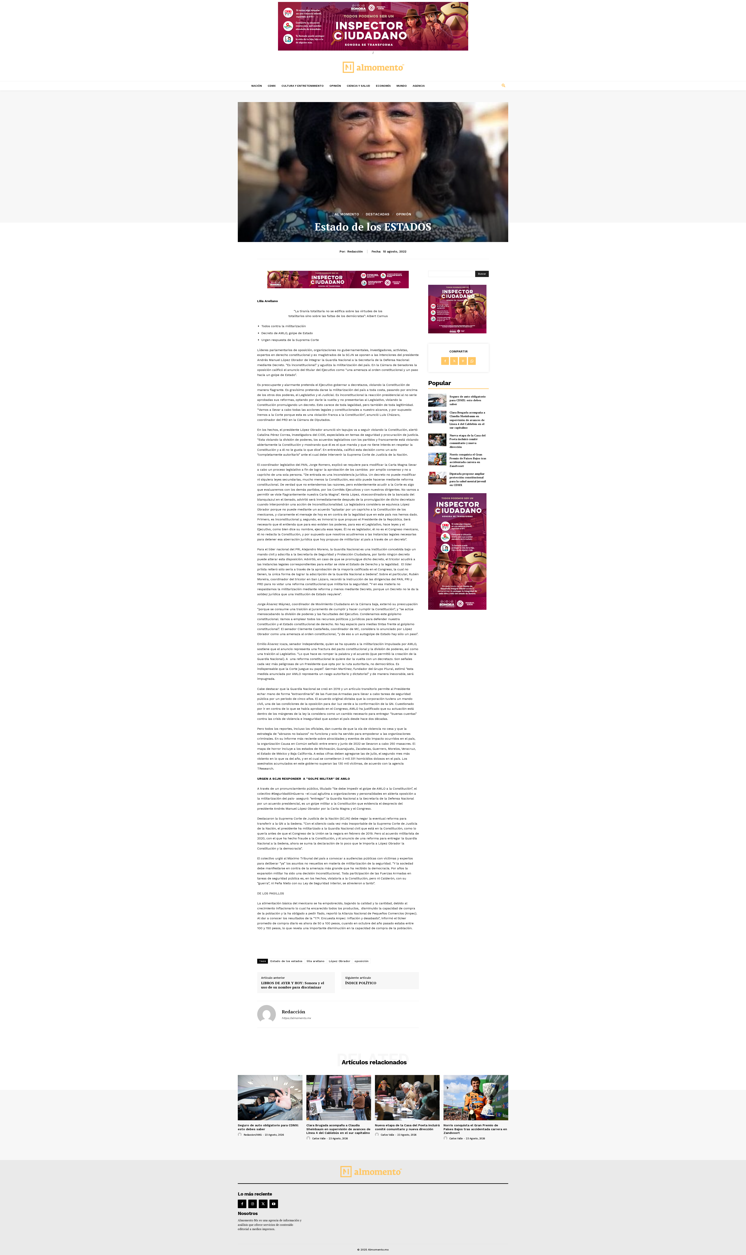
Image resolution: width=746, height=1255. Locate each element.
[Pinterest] (463, 361)
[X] (454, 361)
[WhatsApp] (472, 361)
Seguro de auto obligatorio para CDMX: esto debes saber (468, 400)
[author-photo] (240, 1135)
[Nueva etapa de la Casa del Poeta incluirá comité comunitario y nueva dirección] (437, 439)
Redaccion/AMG (253, 1134)
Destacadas (378, 214)
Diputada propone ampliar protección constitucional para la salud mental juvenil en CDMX (468, 479)
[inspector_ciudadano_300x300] (457, 332)
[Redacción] (266, 1014)
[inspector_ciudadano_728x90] (338, 287)
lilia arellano (316, 961)
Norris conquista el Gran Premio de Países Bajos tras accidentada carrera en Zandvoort (468, 460)
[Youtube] (273, 1204)
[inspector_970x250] (373, 26)
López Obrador (339, 961)
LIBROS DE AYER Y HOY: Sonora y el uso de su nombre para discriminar (292, 985)
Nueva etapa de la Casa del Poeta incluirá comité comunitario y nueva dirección (467, 441)
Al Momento (347, 214)
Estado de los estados (286, 961)
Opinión (403, 214)
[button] (478, 85)
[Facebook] (445, 361)
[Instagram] (252, 1204)
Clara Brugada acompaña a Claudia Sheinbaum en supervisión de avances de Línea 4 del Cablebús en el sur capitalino (467, 420)
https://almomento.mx (296, 1018)
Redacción (355, 251)
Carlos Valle (319, 1138)
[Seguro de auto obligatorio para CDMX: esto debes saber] (437, 400)
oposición (362, 961)
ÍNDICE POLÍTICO (360, 983)
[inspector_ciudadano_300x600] (457, 608)
